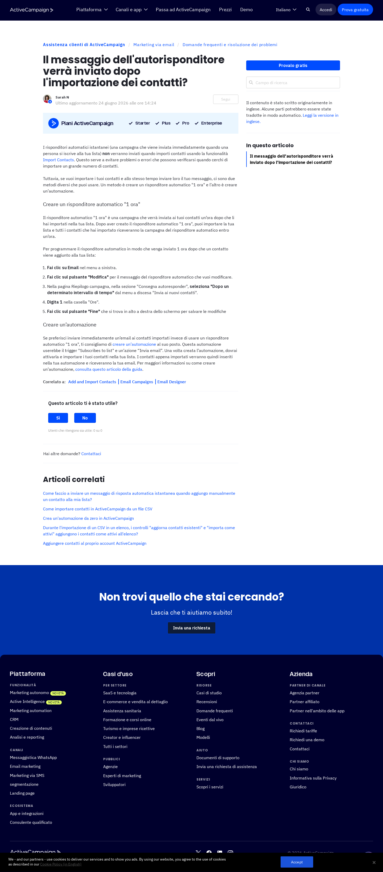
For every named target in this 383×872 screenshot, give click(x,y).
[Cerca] (308, 9)
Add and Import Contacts (92, 381)
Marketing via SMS (27, 775)
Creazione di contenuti (31, 728)
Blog (200, 728)
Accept (297, 862)
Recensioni (206, 701)
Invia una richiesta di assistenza (226, 766)
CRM (14, 719)
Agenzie (110, 766)
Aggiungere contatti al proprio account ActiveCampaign (94, 543)
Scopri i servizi (209, 787)
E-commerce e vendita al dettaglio (135, 701)
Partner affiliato (304, 701)
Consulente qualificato (31, 822)
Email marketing (25, 766)
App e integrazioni (27, 813)
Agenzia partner (304, 693)
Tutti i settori (115, 746)
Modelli (203, 737)
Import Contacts (58, 159)
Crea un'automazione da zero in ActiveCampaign (88, 518)
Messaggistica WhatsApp (33, 757)
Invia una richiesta (191, 627)
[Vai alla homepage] (31, 10)
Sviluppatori (114, 784)
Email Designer (171, 381)
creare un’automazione (134, 344)
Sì (58, 417)
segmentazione (24, 784)
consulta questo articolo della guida (108, 369)
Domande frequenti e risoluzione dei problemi (230, 44)
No (85, 417)
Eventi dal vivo (210, 719)
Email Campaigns (137, 381)
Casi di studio (209, 693)
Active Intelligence (27, 701)
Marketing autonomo (29, 692)
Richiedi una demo (307, 740)
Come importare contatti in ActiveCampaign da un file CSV (97, 508)
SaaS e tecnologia (120, 693)
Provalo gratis (293, 65)
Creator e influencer (122, 737)
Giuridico (298, 787)
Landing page (22, 793)
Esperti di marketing (122, 775)
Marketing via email (153, 44)
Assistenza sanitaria (122, 711)
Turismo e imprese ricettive (129, 728)
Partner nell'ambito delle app (317, 711)
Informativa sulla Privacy (313, 778)
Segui (225, 99)
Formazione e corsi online (127, 719)
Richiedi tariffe (303, 731)
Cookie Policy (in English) (61, 864)
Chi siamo (299, 769)
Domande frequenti (214, 711)
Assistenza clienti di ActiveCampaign (84, 44)
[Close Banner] (374, 862)
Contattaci (91, 453)
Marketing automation (31, 710)
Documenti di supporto (217, 757)
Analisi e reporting (27, 737)
